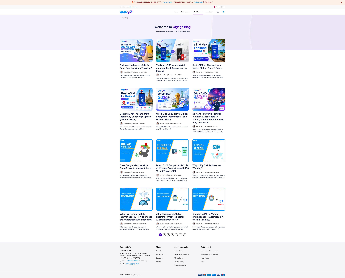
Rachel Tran (127, 72)
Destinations (185, 12)
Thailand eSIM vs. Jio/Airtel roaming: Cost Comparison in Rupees (171, 68)
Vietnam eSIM (167, 2)
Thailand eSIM (198, 2)
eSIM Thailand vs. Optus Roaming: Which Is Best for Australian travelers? (170, 217)
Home (176, 12)
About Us (208, 12)
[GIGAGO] (127, 12)
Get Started (197, 12)
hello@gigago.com (132, 264)
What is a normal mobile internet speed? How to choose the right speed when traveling (136, 217)
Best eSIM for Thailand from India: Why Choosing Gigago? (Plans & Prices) (135, 117)
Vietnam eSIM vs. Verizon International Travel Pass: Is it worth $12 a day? (207, 217)
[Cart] (223, 12)
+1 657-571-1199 (133, 7)
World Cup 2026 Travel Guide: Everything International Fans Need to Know (172, 117)
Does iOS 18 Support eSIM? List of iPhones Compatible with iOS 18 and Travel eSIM (172, 168)
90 (180, 235)
